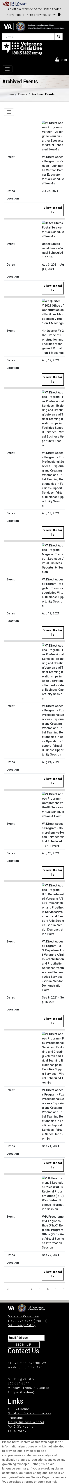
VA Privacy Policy (22, 1325)
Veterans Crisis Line (23, 1316)
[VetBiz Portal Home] (14, 3)
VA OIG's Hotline (20, 1426)
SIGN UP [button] (23, 1344)
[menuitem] (61, 59)
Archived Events (43, 94)
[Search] (58, 36)
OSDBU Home (18, 1409)
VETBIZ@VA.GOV (21, 1379)
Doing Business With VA (26, 1422)
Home (10, 94)
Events (22, 94)
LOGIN (63, 60)
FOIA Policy (17, 1431)
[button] (59, 14)
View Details (52, 210)
